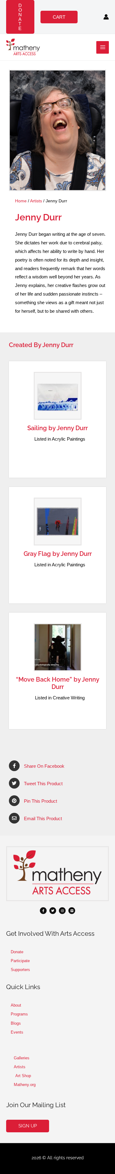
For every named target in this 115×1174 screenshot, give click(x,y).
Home (21, 201)
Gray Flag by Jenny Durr (58, 553)
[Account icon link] (106, 17)
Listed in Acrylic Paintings (59, 439)
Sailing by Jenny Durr (57, 428)
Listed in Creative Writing (60, 697)
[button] (20, 17)
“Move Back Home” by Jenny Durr (57, 683)
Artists (36, 201)
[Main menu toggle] (102, 47)
